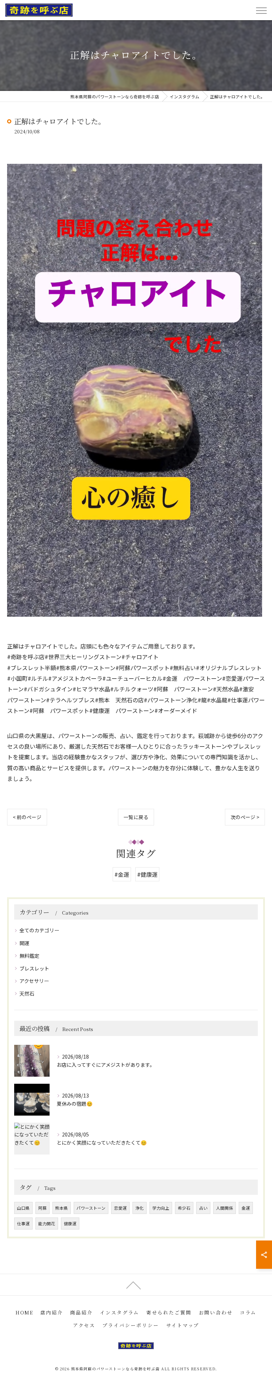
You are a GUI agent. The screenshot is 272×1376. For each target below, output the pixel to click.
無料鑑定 (29, 955)
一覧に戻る (136, 817)
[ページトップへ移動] (133, 1285)
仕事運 (23, 1223)
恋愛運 (120, 1208)
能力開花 (46, 1223)
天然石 (26, 993)
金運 (246, 1208)
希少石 (184, 1208)
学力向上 (160, 1208)
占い (203, 1208)
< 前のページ (27, 817)
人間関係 (224, 1208)
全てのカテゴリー (39, 930)
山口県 (23, 1208)
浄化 (139, 1208)
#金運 (121, 874)
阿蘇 (42, 1208)
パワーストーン (91, 1208)
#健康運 (147, 874)
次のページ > (245, 817)
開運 (24, 942)
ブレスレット (34, 968)
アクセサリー (34, 980)
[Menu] (261, 10)
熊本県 (61, 1208)
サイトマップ (182, 1325)
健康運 (70, 1223)
